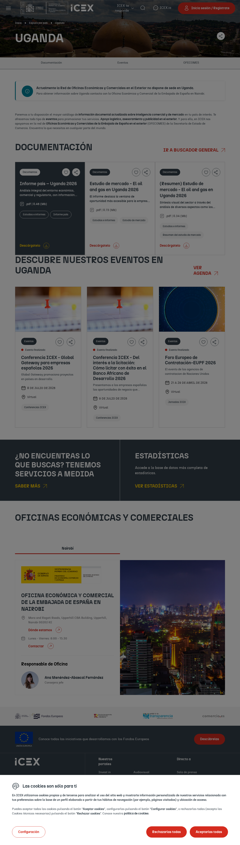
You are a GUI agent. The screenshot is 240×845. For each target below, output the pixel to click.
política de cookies (136, 813)
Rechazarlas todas (166, 832)
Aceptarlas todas (209, 832)
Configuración (28, 832)
